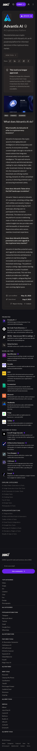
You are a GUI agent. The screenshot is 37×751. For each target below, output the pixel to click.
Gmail (4, 624)
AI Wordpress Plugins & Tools (11, 531)
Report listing (17, 304)
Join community (17, 571)
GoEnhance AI (6, 645)
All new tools (7, 699)
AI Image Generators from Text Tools (13, 488)
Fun (3, 597)
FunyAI (4, 660)
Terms (28, 746)
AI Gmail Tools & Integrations (11, 522)
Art (3, 589)
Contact (22, 746)
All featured (6, 666)
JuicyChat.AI (6, 710)
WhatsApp (5, 630)
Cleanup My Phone (8, 678)
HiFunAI (4, 722)
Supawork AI (6, 654)
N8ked (4, 707)
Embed (28, 304)
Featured (18, 743)
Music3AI (5, 675)
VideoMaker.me (7, 657)
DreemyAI (5, 728)
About (3, 743)
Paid (6, 115)
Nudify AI (5, 719)
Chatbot (5, 591)
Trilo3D (4, 683)
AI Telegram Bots (7, 513)
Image (4, 586)
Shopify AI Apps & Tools (9, 534)
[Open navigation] (33, 4)
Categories (10, 743)
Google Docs (6, 627)
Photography (6, 603)
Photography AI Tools (9, 506)
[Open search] (13, 4)
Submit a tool (14, 746)
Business (22, 115)
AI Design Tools (7, 503)
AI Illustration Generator (10, 642)
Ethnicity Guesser (8, 651)
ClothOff (5, 713)
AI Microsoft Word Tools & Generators (14, 516)
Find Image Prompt (8, 686)
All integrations (8, 634)
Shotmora (5, 692)
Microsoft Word (7, 618)
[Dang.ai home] (5, 4)
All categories (7, 607)
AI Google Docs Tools (9, 525)
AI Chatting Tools (7, 497)
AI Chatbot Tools (7, 494)
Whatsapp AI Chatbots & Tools (11, 528)
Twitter (4, 621)
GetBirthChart (7, 689)
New (24, 743)
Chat (3, 594)
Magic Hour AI (6, 662)
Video (4, 583)
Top (28, 743)
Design (4, 600)
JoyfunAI (5, 725)
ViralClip (4, 695)
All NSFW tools (7, 731)
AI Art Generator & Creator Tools (12, 491)
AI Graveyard (5, 746)
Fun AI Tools (6, 500)
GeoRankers (6, 680)
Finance (13, 115)
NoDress (5, 716)
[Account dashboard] (28, 4)
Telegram (5, 615)
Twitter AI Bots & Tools (9, 519)
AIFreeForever (6, 648)
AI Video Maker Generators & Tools (13, 485)
